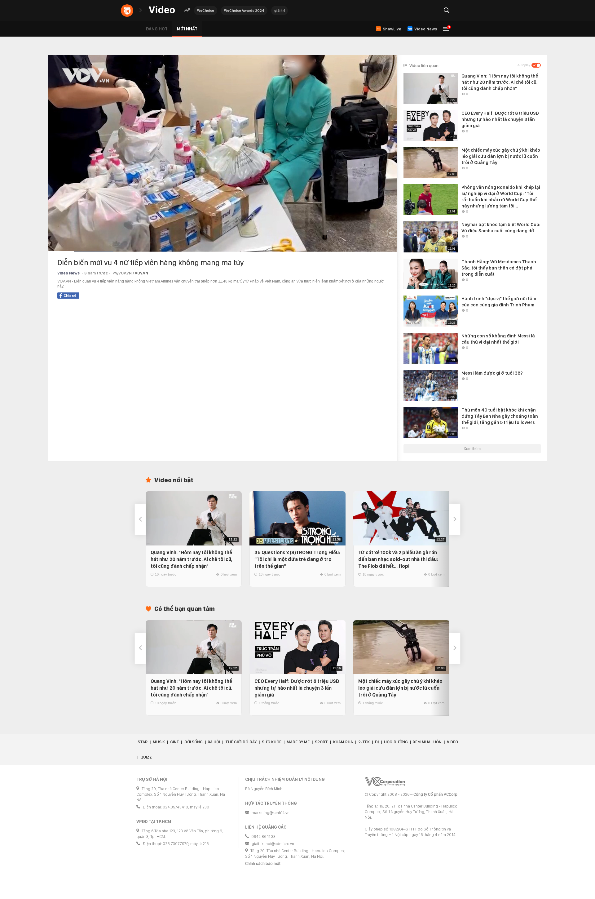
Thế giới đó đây (241, 742)
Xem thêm (472, 449)
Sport (321, 742)
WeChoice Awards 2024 (244, 10)
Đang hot (157, 28)
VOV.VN (141, 273)
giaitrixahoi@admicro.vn (273, 843)
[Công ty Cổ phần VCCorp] (385, 781)
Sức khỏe (271, 742)
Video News (68, 273)
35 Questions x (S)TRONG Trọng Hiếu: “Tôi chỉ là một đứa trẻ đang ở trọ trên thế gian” (297, 559)
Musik (159, 742)
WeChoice (205, 10)
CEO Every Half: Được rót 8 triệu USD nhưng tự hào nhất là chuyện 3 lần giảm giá (296, 688)
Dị (377, 742)
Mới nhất (187, 28)
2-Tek (364, 742)
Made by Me (298, 742)
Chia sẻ (70, 295)
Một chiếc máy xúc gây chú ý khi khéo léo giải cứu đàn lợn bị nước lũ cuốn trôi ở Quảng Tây (400, 688)
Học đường (396, 742)
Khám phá (343, 742)
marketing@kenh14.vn (270, 812)
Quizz (146, 757)
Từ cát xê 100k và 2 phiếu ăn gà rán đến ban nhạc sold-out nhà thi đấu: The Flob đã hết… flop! (398, 559)
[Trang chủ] (162, 10)
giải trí (279, 10)
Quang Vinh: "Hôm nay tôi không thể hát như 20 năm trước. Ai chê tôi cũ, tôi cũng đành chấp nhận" (191, 559)
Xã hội (214, 742)
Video (452, 742)
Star (143, 742)
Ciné (174, 742)
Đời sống (193, 742)
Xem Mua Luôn (427, 742)
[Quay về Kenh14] (127, 10)
